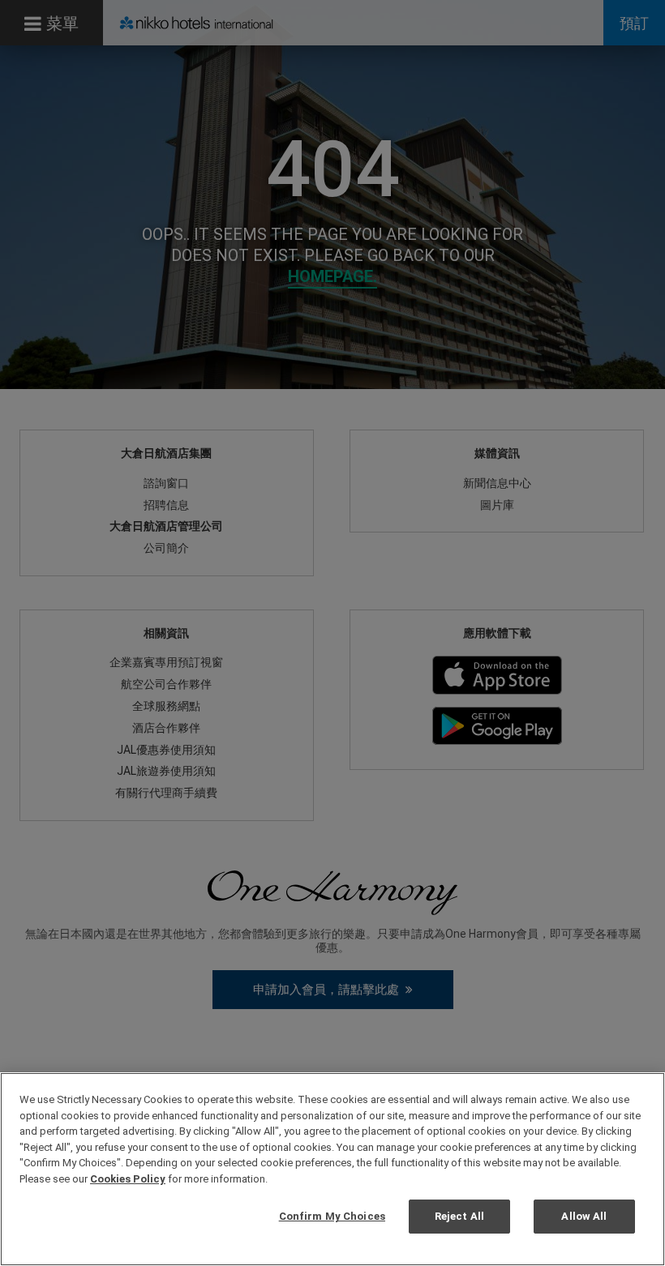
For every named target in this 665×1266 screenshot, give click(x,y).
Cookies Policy (127, 1179)
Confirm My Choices (332, 1216)
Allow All (584, 1216)
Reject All (459, 1216)
